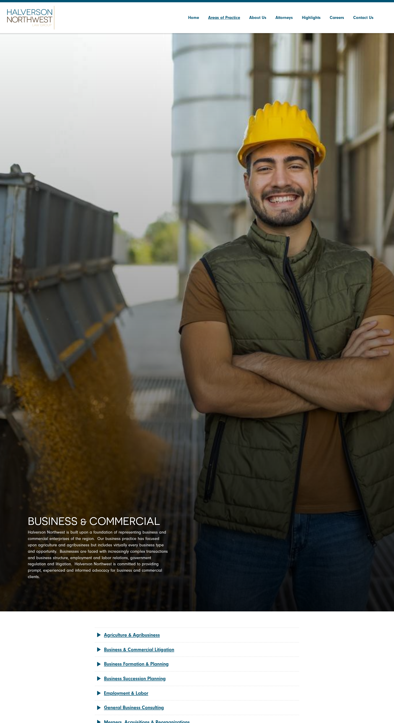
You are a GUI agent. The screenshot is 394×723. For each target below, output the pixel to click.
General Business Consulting (134, 707)
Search (383, 17)
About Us (257, 17)
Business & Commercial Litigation (139, 649)
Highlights (311, 17)
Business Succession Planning (135, 678)
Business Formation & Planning (136, 664)
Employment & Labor (126, 693)
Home (193, 17)
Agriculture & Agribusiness (132, 635)
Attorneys (284, 17)
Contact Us (363, 17)
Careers (337, 17)
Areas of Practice (224, 17)
